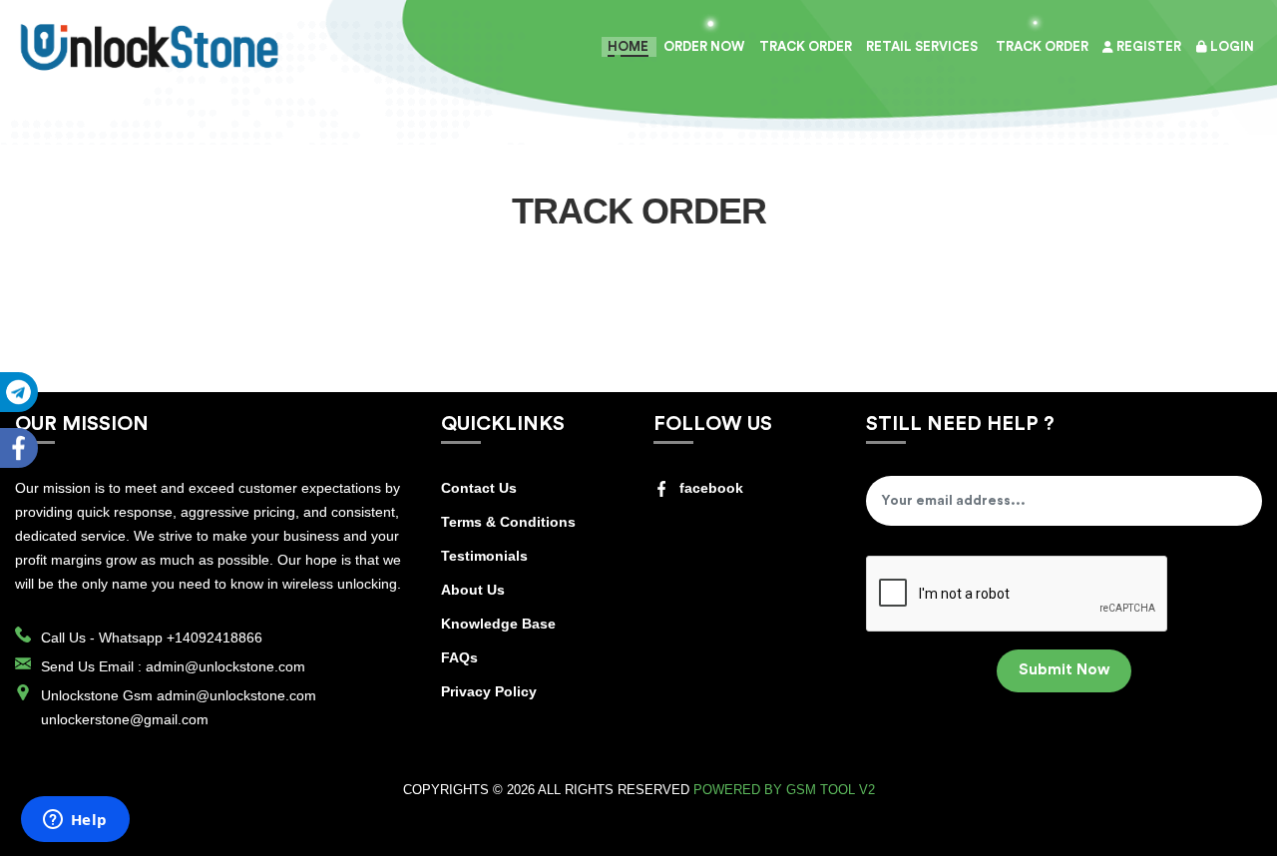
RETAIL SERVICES (922, 46)
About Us (473, 590)
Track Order (1040, 46)
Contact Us (479, 488)
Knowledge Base (498, 624)
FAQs (459, 657)
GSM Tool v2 (830, 789)
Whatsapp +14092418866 (180, 637)
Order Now (703, 46)
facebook (711, 488)
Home (628, 46)
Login (1230, 46)
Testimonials (484, 556)
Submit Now (1064, 669)
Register (1147, 46)
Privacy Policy (489, 691)
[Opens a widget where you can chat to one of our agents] (75, 821)
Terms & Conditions (508, 522)
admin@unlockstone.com (225, 666)
